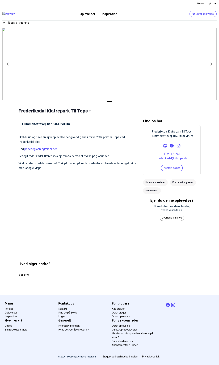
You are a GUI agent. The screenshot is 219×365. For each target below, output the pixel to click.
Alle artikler (118, 308)
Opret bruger (119, 312)
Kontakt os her (172, 167)
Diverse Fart (151, 190)
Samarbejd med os (122, 341)
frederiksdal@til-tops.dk (172, 158)
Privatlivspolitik (151, 356)
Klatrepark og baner (183, 182)
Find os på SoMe (67, 312)
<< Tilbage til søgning (15, 22)
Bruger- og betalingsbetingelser (120, 356)
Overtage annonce (172, 217)
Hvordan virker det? (69, 325)
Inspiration (109, 14)
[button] (7, 64)
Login (209, 3)
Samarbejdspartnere (16, 329)
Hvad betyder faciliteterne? (73, 329)
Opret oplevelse (204, 13)
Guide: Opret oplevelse (125, 329)
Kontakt (62, 308)
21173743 (173, 154)
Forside (9, 308)
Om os (8, 325)
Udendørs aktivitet (155, 182)
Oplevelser (87, 14)
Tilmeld (200, 3)
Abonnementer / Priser (125, 345)
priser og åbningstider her (40, 149)
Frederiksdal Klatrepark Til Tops (53, 111)
